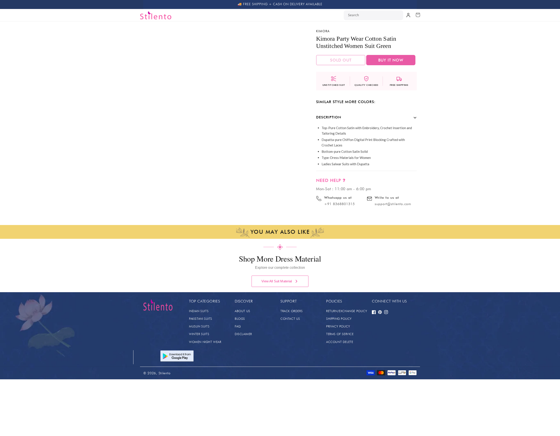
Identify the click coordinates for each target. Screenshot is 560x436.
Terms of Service (340, 334)
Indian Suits (198, 311)
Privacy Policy (338, 326)
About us (242, 311)
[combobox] (373, 15)
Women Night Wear (205, 342)
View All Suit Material (276, 281)
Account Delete (339, 342)
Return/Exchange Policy (346, 311)
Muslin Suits (199, 326)
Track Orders (291, 311)
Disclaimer (243, 334)
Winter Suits (199, 334)
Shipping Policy (339, 318)
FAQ (238, 326)
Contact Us (290, 318)
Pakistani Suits (200, 318)
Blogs (240, 318)
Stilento (165, 373)
